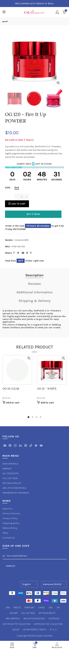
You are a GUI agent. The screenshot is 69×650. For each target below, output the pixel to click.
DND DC (17, 607)
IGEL (51, 607)
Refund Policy (10, 528)
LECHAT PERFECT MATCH (34, 629)
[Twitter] (36, 447)
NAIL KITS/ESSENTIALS (14, 488)
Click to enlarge (58, 83)
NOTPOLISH (54, 618)
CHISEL (41, 607)
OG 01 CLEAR (11, 388)
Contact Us (9, 537)
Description (34, 275)
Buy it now (33, 214)
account (57, 12)
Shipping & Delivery (35, 301)
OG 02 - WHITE (46, 388)
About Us (7, 508)
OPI (58, 607)
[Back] (5, 21)
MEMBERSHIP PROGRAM (16, 492)
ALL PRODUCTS (11, 473)
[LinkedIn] (20, 447)
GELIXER (14, 613)
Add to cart (18, 204)
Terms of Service (11, 513)
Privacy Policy (10, 518)
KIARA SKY (29, 607)
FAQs (5, 532)
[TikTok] (31, 447)
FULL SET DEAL (10, 478)
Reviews (34, 284)
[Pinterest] (25, 447)
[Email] (5, 447)
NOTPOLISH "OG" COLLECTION (48, 624)
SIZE (7, 187)
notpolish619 (21, 240)
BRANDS (7, 468)
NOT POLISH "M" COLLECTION (16, 624)
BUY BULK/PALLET (12, 483)
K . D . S (53, 629)
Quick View (29, 358)
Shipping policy (11, 523)
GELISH (15, 629)
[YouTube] (41, 447)
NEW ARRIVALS (10, 463)
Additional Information (34, 292)
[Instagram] (15, 447)
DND (8, 607)
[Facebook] (10, 447)
